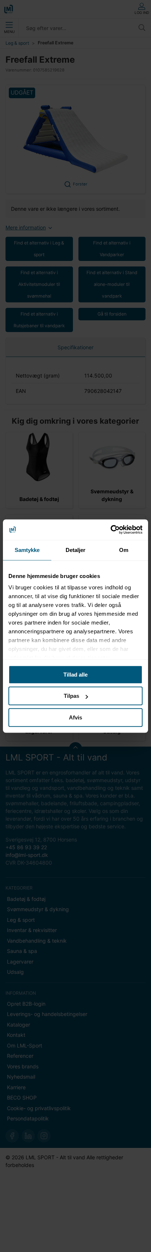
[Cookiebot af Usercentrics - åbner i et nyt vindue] (110, 529)
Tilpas (71, 696)
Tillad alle (75, 674)
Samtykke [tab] (27, 550)
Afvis (75, 717)
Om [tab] (123, 550)
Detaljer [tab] (76, 550)
